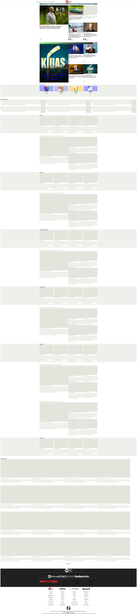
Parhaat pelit (42, 85)
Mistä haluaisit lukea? (48, 581)
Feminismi (63, 592)
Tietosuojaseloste (69, 611)
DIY (74, 597)
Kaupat (74, 595)
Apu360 (50, 593)
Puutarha (74, 599)
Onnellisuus (86, 599)
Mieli (86, 597)
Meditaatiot (86, 595)
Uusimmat (51, 592)
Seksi (86, 601)
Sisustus (74, 601)
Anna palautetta (65, 584)
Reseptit (74, 592)
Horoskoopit (50, 602)
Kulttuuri (62, 597)
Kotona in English (74, 602)
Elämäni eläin (42, 287)
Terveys (86, 602)
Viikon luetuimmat (4, 99)
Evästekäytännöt (76, 611)
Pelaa (46, 93)
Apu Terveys (50, 601)
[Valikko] (37, 2)
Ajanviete (42, 438)
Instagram (91, 584)
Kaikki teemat (51, 604)
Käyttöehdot (63, 611)
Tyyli (63, 601)
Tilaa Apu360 (48, 580)
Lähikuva (41, 344)
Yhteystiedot (64, 582)
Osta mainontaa (78, 580)
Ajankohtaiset (51, 595)
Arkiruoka (74, 593)
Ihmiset (62, 593)
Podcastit (51, 599)
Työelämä (63, 602)
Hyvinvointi (86, 593)
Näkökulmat (51, 597)
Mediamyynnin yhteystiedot (78, 583)
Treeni (62, 599)
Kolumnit (41, 172)
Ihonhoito (62, 595)
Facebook (91, 582)
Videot (41, 115)
